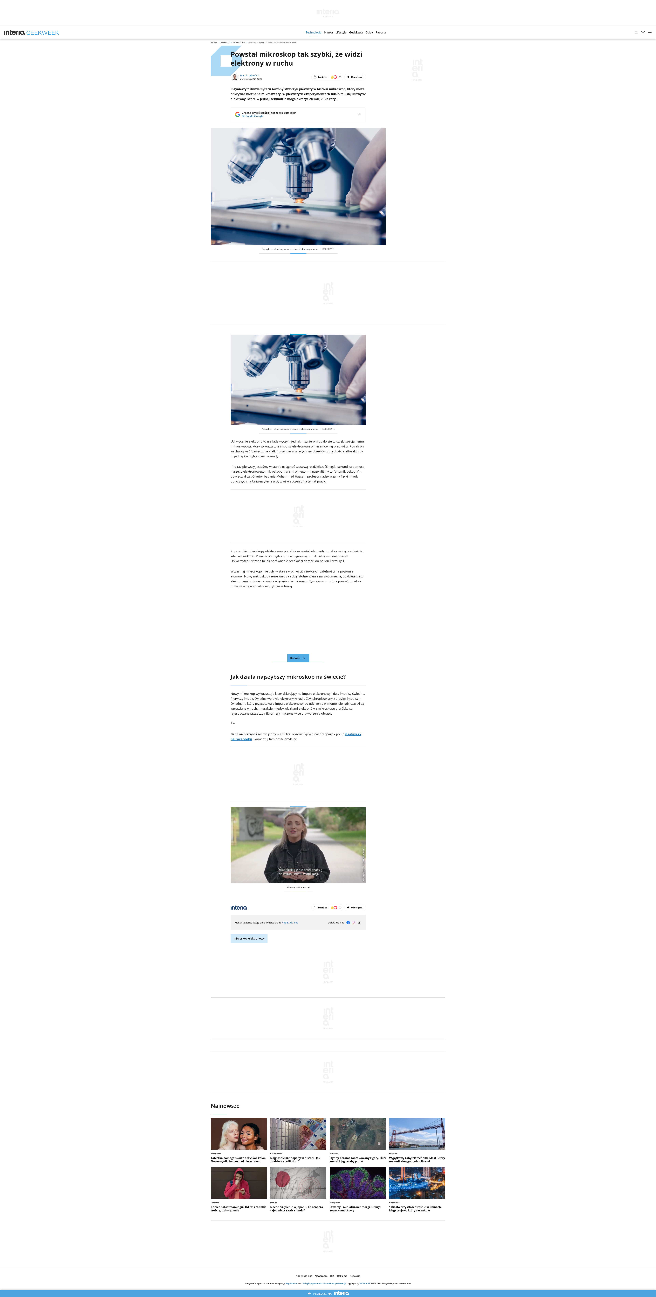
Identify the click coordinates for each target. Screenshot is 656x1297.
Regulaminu (292, 1283)
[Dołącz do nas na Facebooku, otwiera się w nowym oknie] (348, 922)
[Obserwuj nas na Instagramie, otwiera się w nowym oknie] (353, 922)
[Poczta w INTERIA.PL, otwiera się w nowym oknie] (643, 32)
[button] (313, 32)
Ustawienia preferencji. (334, 1283)
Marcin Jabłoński (249, 75)
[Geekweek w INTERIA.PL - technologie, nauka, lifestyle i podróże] (42, 32)
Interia (214, 42)
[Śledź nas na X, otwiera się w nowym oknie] (359, 922)
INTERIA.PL (364, 1283)
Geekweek (225, 42)
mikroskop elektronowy (249, 938)
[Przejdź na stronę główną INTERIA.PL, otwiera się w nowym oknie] (14, 32)
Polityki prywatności (312, 1283)
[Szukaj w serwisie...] (636, 32)
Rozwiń (295, 658)
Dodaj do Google (269, 116)
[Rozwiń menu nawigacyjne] (649, 32)
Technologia (239, 42)
